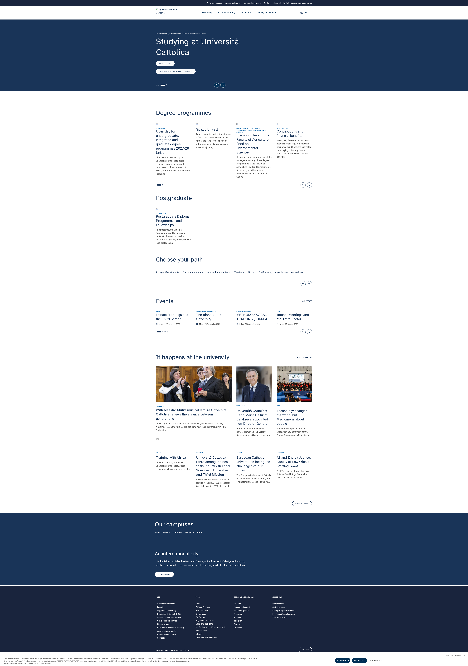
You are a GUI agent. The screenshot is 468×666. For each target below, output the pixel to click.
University (207, 12)
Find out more (165, 63)
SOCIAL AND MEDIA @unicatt (244, 597)
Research (246, 12)
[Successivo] (222, 85)
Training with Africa (171, 457)
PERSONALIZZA (376, 660)
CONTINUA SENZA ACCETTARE (456, 655)
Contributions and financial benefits (175, 71)
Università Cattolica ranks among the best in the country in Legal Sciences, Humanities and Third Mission (213, 466)
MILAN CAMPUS (164, 574)
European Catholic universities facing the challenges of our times (253, 463)
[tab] (157, 85)
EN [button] (310, 13)
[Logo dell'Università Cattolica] (167, 12)
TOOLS (198, 597)
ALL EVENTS (307, 301)
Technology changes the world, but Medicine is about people (292, 417)
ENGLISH (305, 650)
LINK (158, 597)
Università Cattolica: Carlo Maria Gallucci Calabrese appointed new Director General (252, 417)
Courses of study (226, 12)
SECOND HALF (277, 597)
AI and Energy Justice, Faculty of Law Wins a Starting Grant (294, 461)
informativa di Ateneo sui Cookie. (40, 663)
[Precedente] (216, 85)
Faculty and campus (266, 12)
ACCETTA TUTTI (343, 660)
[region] (234, 659)
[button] (301, 13)
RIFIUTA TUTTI (359, 660)
